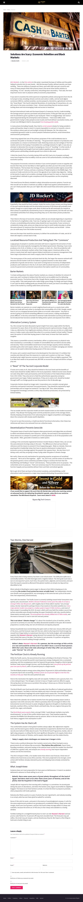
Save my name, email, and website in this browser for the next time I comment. (33, 872)
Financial (13, 9)
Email (12, 865)
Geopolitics (32, 898)
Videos (8, 9)
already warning (45, 749)
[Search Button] (79, 2)
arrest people (47, 126)
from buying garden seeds (49, 122)
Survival (41, 898)
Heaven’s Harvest (26, 635)
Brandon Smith (15, 61)
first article (28, 82)
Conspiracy (15, 898)
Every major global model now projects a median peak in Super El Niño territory (40, 607)
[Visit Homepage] (41, 2)
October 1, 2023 (25, 61)
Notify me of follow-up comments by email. (22, 878)
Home (4, 9)
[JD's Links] (41, 197)
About (4, 898)
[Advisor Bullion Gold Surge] (41, 483)
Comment (13, 837)
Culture (20, 898)
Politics (9, 898)
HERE (53, 495)
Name (12, 858)
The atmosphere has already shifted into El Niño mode (48, 614)
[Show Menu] (4, 2)
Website (45, 865)
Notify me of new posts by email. (19, 883)
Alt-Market (14, 82)
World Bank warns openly (22, 712)
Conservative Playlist (74, 898)
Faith (37, 898)
